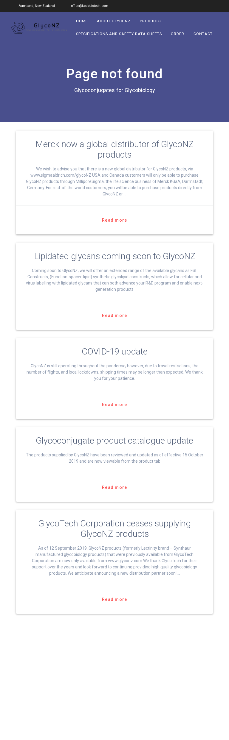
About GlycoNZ (114, 21)
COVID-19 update (115, 351)
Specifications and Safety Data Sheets (119, 34)
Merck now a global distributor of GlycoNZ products (114, 149)
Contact (203, 34)
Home (82, 21)
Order (178, 34)
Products (150, 21)
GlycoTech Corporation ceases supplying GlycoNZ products (114, 528)
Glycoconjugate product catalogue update (114, 441)
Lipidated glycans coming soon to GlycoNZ (114, 256)
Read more (114, 220)
